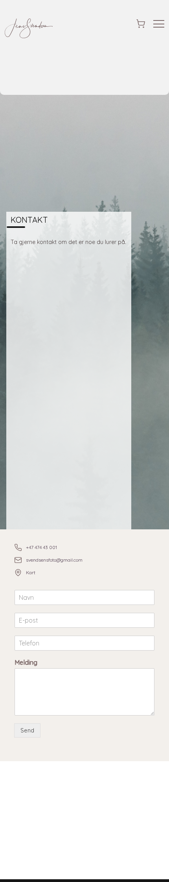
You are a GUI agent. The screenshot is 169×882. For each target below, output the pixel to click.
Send (27, 730)
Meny (158, 24)
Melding (26, 662)
